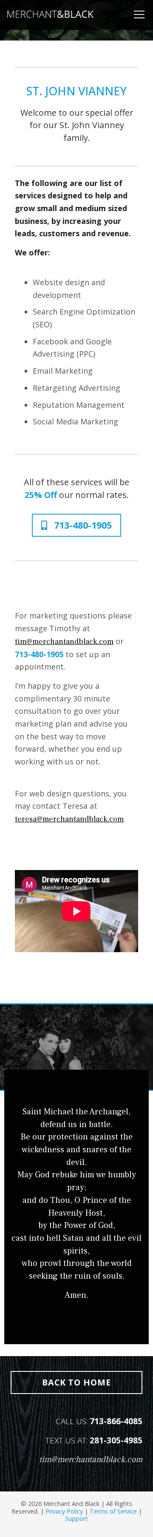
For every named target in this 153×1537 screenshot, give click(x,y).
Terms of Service (113, 1511)
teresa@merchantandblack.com (69, 819)
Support (76, 1518)
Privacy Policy (64, 1511)
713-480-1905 (81, 525)
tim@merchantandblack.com (64, 642)
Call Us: (99, 1421)
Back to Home (76, 1382)
